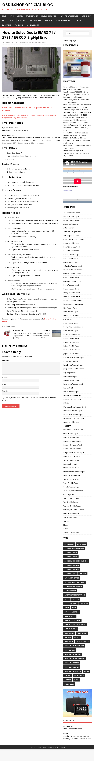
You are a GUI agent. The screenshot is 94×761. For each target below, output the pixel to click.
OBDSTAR (67, 426)
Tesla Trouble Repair (71, 483)
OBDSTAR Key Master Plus (74, 646)
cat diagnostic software (74, 582)
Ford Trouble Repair (70, 312)
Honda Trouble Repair (71, 338)
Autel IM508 (69, 544)
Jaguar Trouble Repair (71, 353)
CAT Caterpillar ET (72, 578)
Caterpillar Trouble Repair (72, 266)
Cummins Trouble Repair (72, 281)
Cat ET (67, 599)
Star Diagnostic (35, 21)
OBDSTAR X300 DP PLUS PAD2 (75, 659)
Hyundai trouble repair (71, 342)
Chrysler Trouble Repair (72, 273)
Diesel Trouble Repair (71, 289)
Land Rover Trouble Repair (73, 384)
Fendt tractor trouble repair (73, 304)
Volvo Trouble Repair (71, 513)
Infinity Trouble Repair (71, 346)
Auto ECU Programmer (71, 232)
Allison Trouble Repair (71, 220)
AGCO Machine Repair (71, 213)
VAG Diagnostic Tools (71, 498)
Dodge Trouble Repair (71, 293)
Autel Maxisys (70, 574)
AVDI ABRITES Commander (73, 239)
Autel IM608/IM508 (33, 25)
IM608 (74, 608)
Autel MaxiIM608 (71, 553)
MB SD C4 (77, 637)
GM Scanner (6, 25)
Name (4, 378)
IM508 (67, 608)
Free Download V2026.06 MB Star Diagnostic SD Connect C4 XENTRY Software (76, 94)
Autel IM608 (81, 544)
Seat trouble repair (70, 464)
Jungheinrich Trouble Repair (73, 369)
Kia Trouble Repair (70, 376)
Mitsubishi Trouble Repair (72, 411)
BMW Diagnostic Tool (71, 247)
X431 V (76, 680)
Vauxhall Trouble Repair (72, 506)
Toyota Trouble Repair (71, 487)
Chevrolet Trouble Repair (72, 270)
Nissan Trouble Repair (71, 422)
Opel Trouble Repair (70, 433)
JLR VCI (78, 21)
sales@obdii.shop (75, 729)
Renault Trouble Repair (71, 456)
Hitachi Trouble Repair (71, 334)
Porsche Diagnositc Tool (72, 445)
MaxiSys (68, 637)
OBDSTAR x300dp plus (73, 671)
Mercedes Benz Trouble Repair (74, 407)
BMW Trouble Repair (71, 251)
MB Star (66, 403)
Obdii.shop (24, 43)
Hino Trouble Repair (70, 331)
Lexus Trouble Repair (71, 392)
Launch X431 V (70, 616)
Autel (4, 21)
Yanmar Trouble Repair (71, 533)
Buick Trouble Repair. (71, 258)
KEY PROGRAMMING (72, 612)
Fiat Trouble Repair (70, 308)
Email (4, 384)
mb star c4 (69, 642)
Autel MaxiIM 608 (71, 557)
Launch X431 (86, 16)
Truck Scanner (32, 16)
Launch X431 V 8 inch (72, 620)
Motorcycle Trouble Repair (73, 414)
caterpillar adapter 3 (73, 587)
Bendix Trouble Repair (71, 243)
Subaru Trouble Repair (71, 475)
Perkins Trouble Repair (71, 437)
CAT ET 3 (76, 599)
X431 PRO (68, 680)
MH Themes (61, 747)
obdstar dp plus (82, 642)
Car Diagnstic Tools (70, 262)
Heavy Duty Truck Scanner (73, 327)
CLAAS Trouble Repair (71, 277)
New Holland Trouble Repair (73, 418)
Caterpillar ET (70, 591)
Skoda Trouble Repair (71, 468)
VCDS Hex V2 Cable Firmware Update (77, 146)
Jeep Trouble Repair (70, 361)
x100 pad (68, 676)
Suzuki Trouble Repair (71, 479)
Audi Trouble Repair (70, 224)
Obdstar (21, 21)
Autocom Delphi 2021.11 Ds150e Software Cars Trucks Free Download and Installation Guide (77, 112)
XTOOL (66, 529)
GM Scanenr (67, 319)
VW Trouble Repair (70, 517)
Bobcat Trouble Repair (71, 254)
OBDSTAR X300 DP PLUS (73, 654)
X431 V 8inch (69, 684)
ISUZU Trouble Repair (71, 350)
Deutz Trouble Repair (39, 43)
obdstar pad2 (70, 650)
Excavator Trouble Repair (72, 300)
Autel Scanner (68, 228)
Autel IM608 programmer (74, 548)
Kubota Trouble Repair (71, 380)
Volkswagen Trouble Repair (73, 510)
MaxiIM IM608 (82, 633)
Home (4, 16)
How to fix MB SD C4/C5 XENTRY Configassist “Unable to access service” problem (75, 120)
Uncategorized (68, 494)
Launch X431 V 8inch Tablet (75, 625)
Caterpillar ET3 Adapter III (75, 595)
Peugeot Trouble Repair (72, 441)
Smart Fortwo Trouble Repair (74, 471)
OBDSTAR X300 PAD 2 (72, 667)
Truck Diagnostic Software (73, 491)
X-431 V (86, 671)
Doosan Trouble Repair (72, 296)
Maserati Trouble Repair (72, 399)
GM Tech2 (84, 603)
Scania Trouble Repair (71, 460)
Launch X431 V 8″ (71, 629)
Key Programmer (16, 16)
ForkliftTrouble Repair (71, 315)
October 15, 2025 (11, 43)
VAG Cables (19, 25)
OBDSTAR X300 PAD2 (72, 663)
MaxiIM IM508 (69, 633)
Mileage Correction (49, 16)
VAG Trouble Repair (70, 502)
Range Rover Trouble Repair (73, 452)
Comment (6, 360)
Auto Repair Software (69, 16)
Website (5, 391)
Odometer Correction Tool (73, 430)
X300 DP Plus (79, 676)
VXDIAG (66, 521)
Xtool (12, 21)
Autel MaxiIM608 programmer (76, 561)
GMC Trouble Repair (70, 323)
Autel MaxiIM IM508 (72, 565)
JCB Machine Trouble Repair (73, 357)
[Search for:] (77, 33)
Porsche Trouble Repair (72, 449)
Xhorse (66, 525)
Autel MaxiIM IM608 (72, 570)
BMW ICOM (49, 21)
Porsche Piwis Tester (64, 21)
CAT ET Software (71, 603)
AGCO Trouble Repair (71, 216)
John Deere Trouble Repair (73, 365)
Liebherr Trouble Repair (72, 395)
